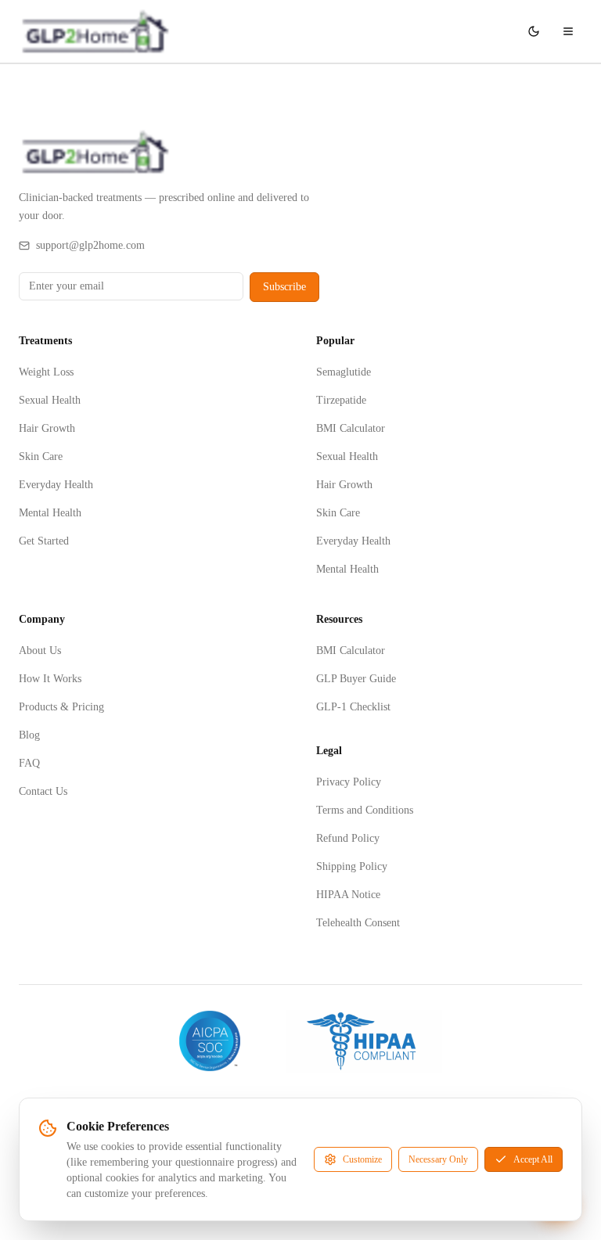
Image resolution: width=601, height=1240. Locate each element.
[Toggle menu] (568, 31)
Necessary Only (438, 1159)
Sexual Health (50, 400)
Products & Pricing (61, 707)
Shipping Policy (351, 866)
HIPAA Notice (348, 894)
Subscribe (284, 287)
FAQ (29, 763)
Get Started (44, 541)
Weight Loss (46, 372)
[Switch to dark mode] (534, 31)
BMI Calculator (350, 428)
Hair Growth (47, 428)
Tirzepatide (341, 400)
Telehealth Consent (358, 923)
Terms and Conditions (364, 810)
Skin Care (41, 456)
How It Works (50, 679)
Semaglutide (343, 372)
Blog (29, 735)
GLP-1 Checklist (353, 707)
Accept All (532, 1159)
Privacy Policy (348, 782)
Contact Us (43, 791)
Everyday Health (56, 485)
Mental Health (50, 513)
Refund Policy (348, 838)
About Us (40, 650)
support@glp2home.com (90, 245)
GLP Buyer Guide (356, 679)
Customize (362, 1159)
